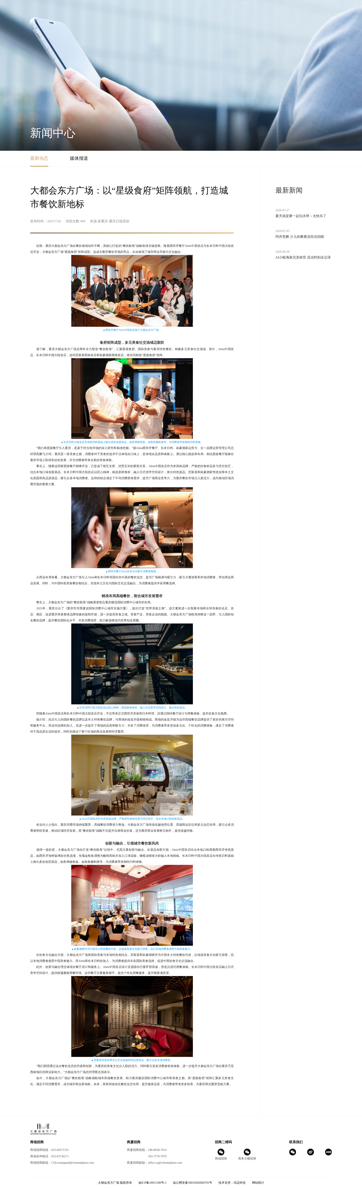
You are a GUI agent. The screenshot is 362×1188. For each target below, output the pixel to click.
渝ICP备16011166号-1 (152, 1182)
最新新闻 (289, 190)
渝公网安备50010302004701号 (192, 1182)
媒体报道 (79, 158)
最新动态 (39, 158)
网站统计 (258, 1182)
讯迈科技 (240, 1182)
